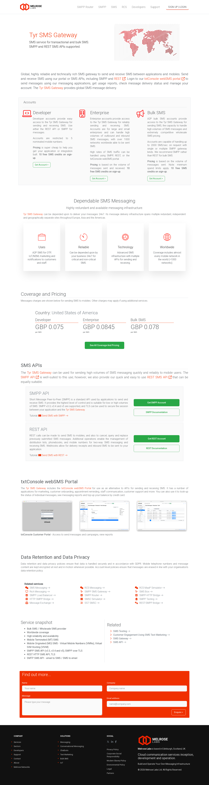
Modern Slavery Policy (116, 760)
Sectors (17, 746)
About (16, 763)
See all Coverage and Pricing (104, 345)
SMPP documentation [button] (157, 412)
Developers (19, 750)
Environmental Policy (116, 765)
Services (17, 742)
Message (26, 696)
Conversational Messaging (72, 746)
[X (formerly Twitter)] (108, 741)
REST (118, 79)
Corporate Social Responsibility (114, 755)
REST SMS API (158, 377)
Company (111, 683)
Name (24, 683)
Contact (17, 758)
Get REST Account (157, 438)
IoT (61, 763)
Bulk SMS (64, 758)
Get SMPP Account (156, 402)
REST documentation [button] (156, 448)
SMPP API (28, 377)
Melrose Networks (22, 767)
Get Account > (42, 165)
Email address (113, 698)
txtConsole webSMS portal (163, 79)
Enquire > (178, 712)
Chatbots (64, 750)
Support (17, 754)
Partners (110, 773)
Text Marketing (66, 754)
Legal (109, 769)
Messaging (65, 742)
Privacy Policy (113, 749)
